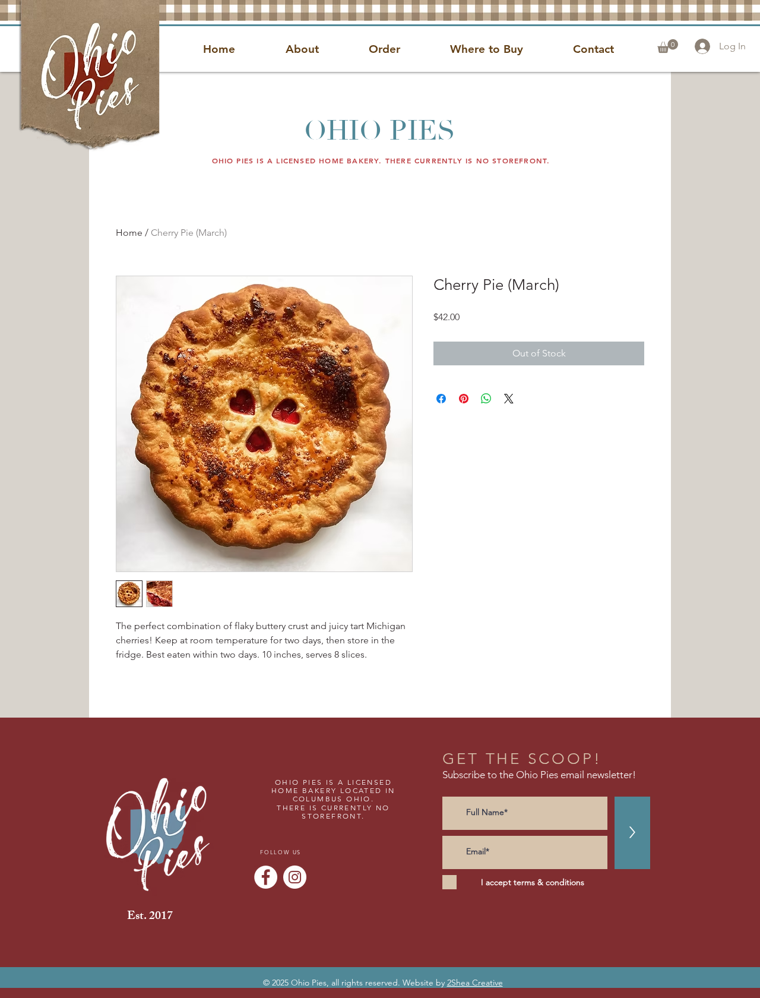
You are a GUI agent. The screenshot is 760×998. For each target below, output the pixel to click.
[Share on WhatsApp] (486, 398)
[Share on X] (509, 398)
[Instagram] (294, 877)
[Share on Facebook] (441, 398)
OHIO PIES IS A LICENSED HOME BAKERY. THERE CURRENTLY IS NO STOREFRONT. (381, 160)
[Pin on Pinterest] (464, 398)
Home (129, 232)
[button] (667, 46)
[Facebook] (265, 877)
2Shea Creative (475, 982)
